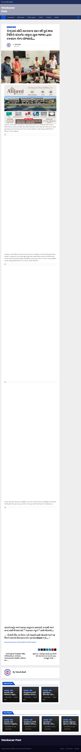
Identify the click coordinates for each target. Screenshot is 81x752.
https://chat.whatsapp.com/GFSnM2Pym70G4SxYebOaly (20, 642)
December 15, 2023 (30, 726)
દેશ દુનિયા (48, 17)
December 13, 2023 (69, 726)
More (57, 17)
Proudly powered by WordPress (8, 748)
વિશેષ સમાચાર (21, 17)
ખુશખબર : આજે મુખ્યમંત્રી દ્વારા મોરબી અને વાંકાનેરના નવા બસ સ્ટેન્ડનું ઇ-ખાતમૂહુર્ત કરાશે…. (44, 656)
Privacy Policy (69, 748)
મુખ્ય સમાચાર (11, 17)
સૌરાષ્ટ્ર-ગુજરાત (32, 17)
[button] (75, 17)
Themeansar (28, 748)
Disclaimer (76, 748)
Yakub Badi (17, 44)
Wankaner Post (11, 740)
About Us (62, 748)
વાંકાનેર (14, 27)
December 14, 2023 (50, 726)
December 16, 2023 (10, 726)
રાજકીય (41, 17)
